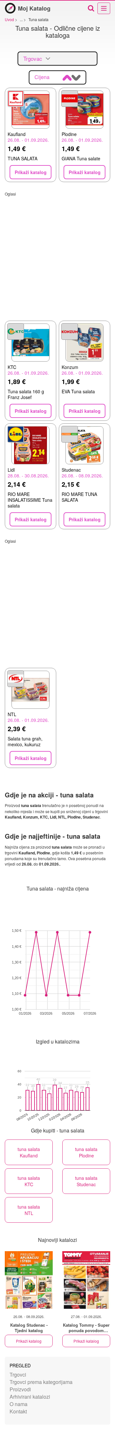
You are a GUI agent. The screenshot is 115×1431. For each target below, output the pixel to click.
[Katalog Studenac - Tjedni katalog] (29, 1280)
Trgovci (18, 1374)
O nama (18, 1404)
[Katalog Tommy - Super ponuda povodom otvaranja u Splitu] (86, 1280)
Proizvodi (20, 1389)
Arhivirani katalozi (30, 1396)
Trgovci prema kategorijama (41, 1382)
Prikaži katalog (29, 1341)
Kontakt (18, 1411)
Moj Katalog (34, 8)
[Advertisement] (57, 254)
